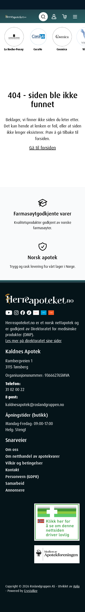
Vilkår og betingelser (24, 463)
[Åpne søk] (43, 16)
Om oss (11, 449)
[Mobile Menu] (75, 16)
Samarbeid (14, 483)
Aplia (76, 586)
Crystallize (30, 591)
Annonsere (15, 490)
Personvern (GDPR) (22, 476)
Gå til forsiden (42, 148)
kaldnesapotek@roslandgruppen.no (34, 404)
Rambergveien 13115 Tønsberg (18, 363)
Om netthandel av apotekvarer (32, 456)
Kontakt (12, 469)
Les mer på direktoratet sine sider (33, 340)
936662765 (53, 375)
